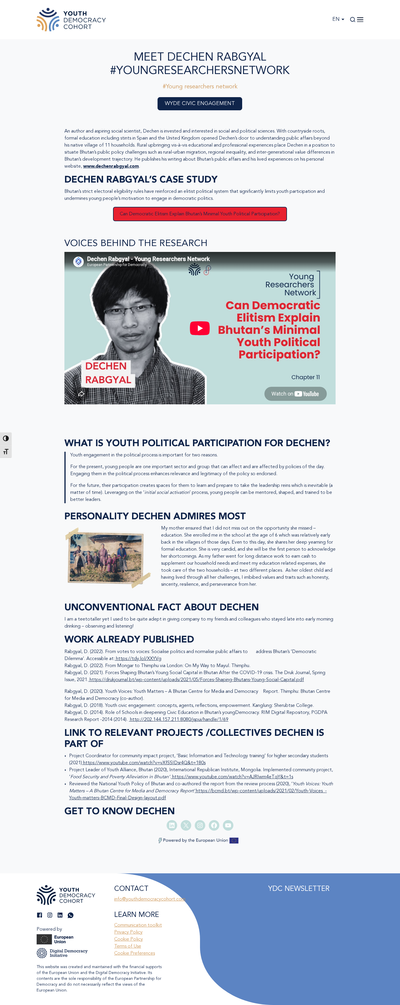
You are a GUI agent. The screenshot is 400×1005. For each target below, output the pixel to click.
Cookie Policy (128, 939)
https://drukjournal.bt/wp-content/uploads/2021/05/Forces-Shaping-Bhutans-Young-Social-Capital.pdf (196, 680)
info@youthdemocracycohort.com (149, 899)
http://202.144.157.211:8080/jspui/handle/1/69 (178, 719)
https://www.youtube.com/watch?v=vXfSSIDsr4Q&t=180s (144, 763)
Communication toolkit (138, 925)
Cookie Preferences (134, 953)
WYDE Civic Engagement (200, 103)
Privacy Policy (128, 932)
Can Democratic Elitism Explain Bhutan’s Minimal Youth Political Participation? (200, 214)
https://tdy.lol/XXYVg (138, 659)
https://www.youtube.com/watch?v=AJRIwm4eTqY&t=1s (232, 777)
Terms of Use (127, 946)
